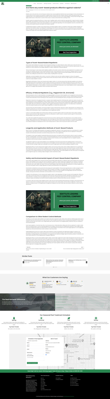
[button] (83, 285)
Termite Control (56, 3)
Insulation (62, 3)
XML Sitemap (76, 385)
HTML (73, 385)
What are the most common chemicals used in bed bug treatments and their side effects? (54, 261)
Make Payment (73, 3)
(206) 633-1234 (78, 371)
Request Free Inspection (32, 362)
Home (35, 3)
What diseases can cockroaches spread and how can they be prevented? (32, 260)
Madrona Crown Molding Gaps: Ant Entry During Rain (77, 260)
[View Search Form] (108, 3)
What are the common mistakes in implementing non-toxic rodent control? (39, 249)
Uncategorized (28, 5)
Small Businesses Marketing (68, 396)
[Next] (86, 262)
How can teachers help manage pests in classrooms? (73, 248)
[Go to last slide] (23, 262)
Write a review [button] (32, 287)
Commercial (67, 3)
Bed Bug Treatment (47, 3)
